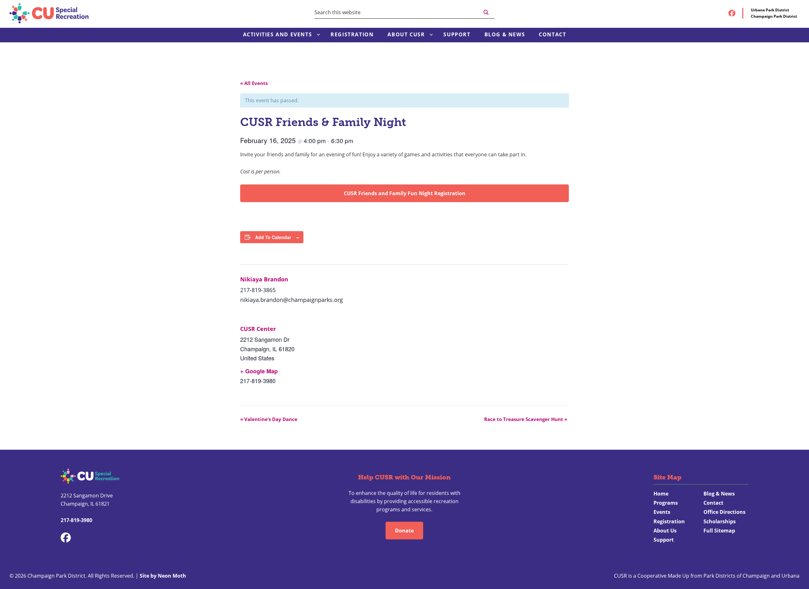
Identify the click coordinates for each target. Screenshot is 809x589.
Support (664, 539)
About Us (665, 530)
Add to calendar (273, 237)
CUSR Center (258, 329)
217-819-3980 (76, 520)
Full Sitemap (719, 530)
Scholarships (719, 521)
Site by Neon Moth (163, 575)
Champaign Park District (774, 16)
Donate (404, 530)
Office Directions (724, 511)
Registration (669, 521)
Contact (713, 502)
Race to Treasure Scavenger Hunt (525, 419)
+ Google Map (259, 371)
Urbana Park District (770, 10)
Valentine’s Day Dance (268, 419)
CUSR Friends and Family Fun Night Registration (404, 193)
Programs (666, 502)
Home (661, 493)
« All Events (254, 83)
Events (662, 511)
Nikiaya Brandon (264, 279)
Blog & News (719, 493)
